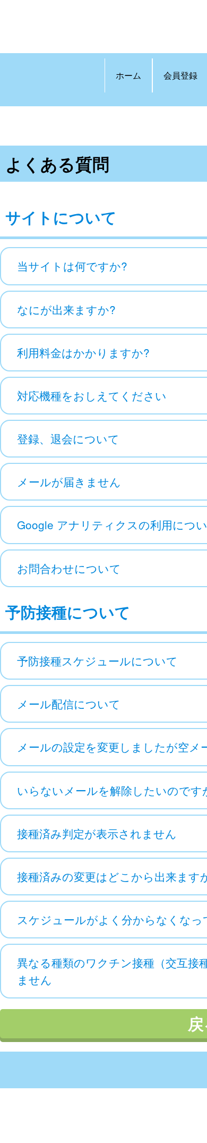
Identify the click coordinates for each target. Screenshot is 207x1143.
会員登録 (180, 75)
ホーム (128, 75)
